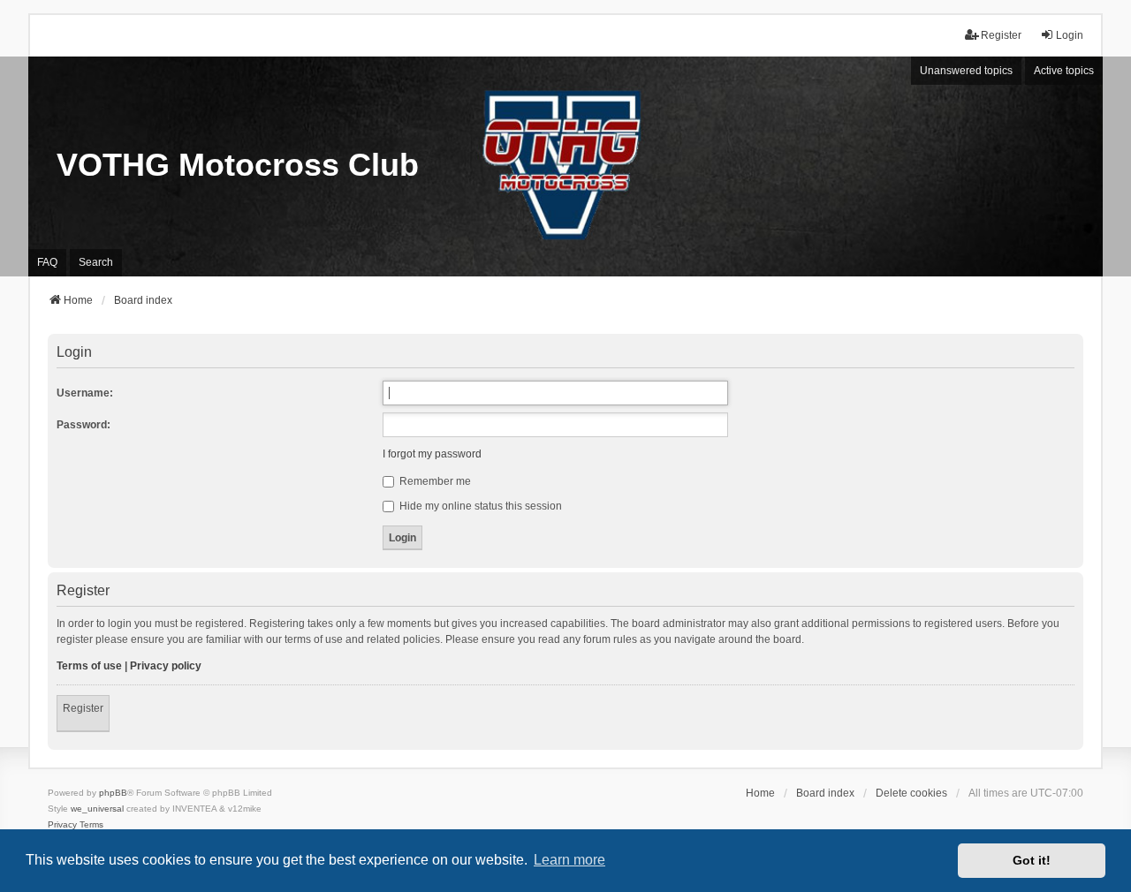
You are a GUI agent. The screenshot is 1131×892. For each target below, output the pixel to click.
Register (83, 708)
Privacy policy (165, 666)
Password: (83, 425)
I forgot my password (432, 454)
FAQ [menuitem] (47, 262)
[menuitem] (62, 825)
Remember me (434, 481)
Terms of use (89, 666)
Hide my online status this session (479, 506)
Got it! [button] (1032, 860)
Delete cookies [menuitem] (911, 793)
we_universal (97, 808)
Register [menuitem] (1001, 35)
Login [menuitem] (1069, 35)
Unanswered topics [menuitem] (966, 70)
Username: (85, 393)
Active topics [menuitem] (1064, 70)
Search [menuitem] (96, 262)
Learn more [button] (569, 859)
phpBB (113, 793)
